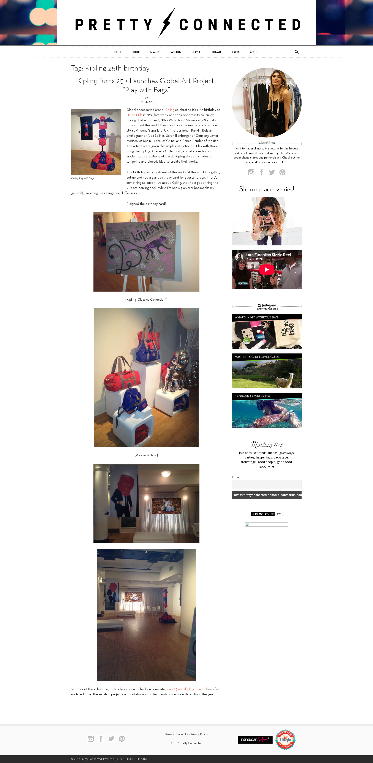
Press (236, 52)
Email (235, 477)
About (254, 52)
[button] (296, 52)
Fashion (175, 52)
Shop (136, 52)
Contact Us (181, 734)
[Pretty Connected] (186, 22)
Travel (196, 52)
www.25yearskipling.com (183, 689)
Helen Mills (134, 115)
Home (118, 52)
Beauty (155, 52)
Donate (216, 52)
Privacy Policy (199, 734)
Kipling (169, 109)
